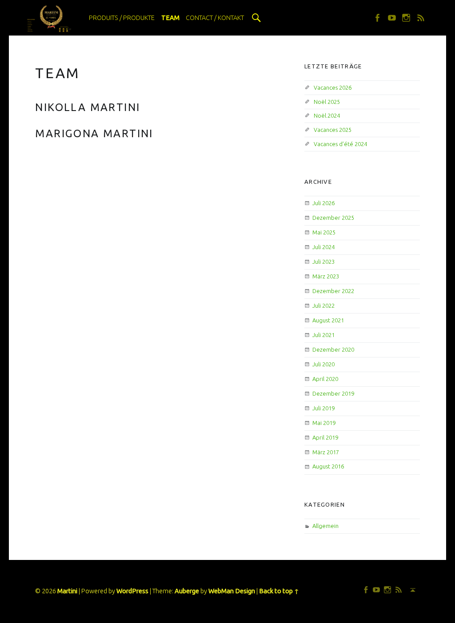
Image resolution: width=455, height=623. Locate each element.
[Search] (256, 18)
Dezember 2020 (333, 349)
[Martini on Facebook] (379, 18)
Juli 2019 (323, 408)
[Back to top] (411, 589)
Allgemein (325, 526)
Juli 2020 (323, 364)
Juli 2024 (323, 247)
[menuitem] (122, 18)
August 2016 (328, 466)
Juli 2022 (323, 305)
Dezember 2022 (333, 291)
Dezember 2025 (333, 217)
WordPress (132, 591)
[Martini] (50, 17)
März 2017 (325, 452)
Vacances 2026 (332, 87)
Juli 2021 (323, 335)
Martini (67, 591)
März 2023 (325, 276)
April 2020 (325, 379)
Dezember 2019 (333, 393)
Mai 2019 (323, 423)
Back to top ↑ (279, 591)
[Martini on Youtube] (393, 18)
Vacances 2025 (332, 130)
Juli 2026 (323, 203)
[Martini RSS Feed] (422, 18)
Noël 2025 (327, 102)
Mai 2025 (323, 232)
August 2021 (328, 320)
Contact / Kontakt (215, 17)
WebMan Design (231, 591)
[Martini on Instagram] (408, 18)
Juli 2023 (323, 261)
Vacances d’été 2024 (340, 144)
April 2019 (325, 437)
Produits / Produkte (122, 17)
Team (170, 17)
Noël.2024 (327, 115)
